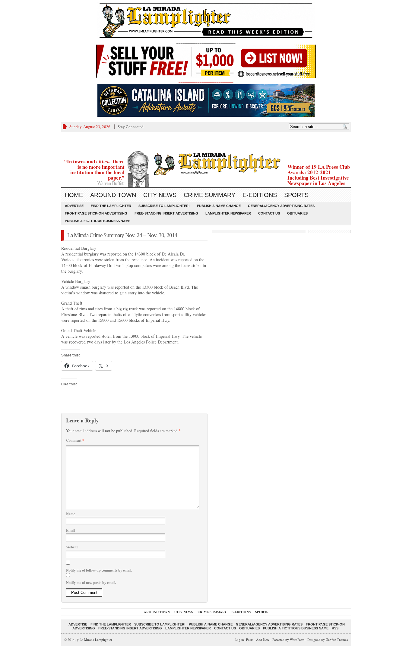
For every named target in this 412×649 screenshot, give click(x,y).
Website (72, 547)
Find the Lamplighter (111, 206)
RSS (335, 628)
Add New (262, 639)
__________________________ (206, 80)
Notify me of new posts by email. (91, 582)
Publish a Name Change (219, 206)
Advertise (74, 206)
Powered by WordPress (288, 639)
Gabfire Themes (337, 639)
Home (74, 195)
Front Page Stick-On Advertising (96, 213)
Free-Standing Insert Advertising (166, 213)
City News (159, 195)
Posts (249, 639)
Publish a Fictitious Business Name (97, 221)
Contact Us (269, 213)
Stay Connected (131, 126)
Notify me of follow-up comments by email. (99, 570)
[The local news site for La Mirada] (206, 163)
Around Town (113, 195)
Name (70, 513)
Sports (296, 195)
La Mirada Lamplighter (94, 639)
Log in (239, 639)
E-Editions (259, 195)
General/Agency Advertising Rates (281, 206)
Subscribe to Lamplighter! (164, 206)
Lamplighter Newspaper (228, 213)
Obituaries (297, 213)
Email (70, 530)
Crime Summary (209, 195)
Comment (75, 440)
